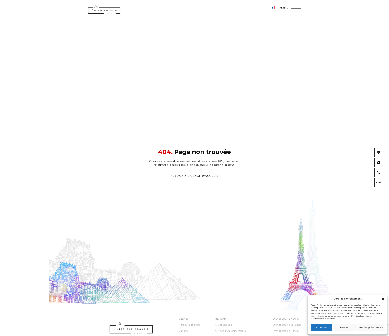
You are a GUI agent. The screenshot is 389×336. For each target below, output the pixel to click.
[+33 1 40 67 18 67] (378, 172)
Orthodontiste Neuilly (286, 318)
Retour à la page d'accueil (194, 175)
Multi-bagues (223, 324)
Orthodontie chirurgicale (230, 330)
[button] (382, 298)
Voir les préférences (371, 327)
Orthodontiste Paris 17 (286, 330)
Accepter (321, 327)
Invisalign (221, 318)
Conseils (183, 330)
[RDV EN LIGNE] (378, 182)
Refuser (344, 327)
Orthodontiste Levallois (287, 324)
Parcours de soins (189, 324)
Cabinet (183, 318)
